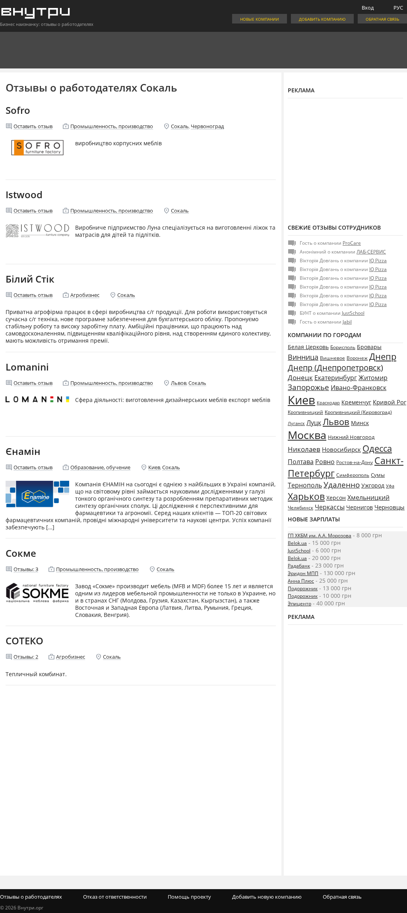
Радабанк (299, 565)
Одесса (377, 448)
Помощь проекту (189, 896)
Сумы (378, 474)
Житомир (373, 377)
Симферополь (352, 475)
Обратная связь (382, 19)
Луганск (296, 423)
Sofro (18, 110)
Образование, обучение (100, 467)
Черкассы (330, 507)
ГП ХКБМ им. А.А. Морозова (319, 535)
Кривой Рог (389, 402)
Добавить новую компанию (267, 896)
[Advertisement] (345, 160)
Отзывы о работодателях (31, 896)
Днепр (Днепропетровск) (335, 367)
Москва (307, 434)
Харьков (306, 496)
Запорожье (308, 387)
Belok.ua (297, 543)
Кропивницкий (305, 412)
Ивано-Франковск (358, 387)
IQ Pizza (378, 260)
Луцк (313, 422)
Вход (368, 7)
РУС (398, 7)
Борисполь (342, 347)
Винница (303, 357)
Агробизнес (84, 294)
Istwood (24, 194)
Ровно (325, 461)
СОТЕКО (24, 640)
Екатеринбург (335, 377)
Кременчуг (356, 402)
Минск (360, 423)
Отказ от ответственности (115, 896)
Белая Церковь (308, 347)
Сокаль (180, 126)
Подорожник (303, 588)
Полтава (301, 461)
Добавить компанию (322, 19)
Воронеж (357, 358)
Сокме (21, 553)
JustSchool (353, 313)
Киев (154, 467)
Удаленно (342, 485)
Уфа (390, 486)
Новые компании (259, 19)
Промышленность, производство (111, 126)
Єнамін (23, 451)
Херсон (336, 497)
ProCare (352, 243)
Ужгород (372, 485)
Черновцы (389, 507)
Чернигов (359, 507)
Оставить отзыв (33, 126)
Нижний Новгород (351, 437)
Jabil (347, 321)
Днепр (382, 356)
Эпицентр (299, 603)
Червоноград (207, 126)
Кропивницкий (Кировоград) (358, 412)
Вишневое (332, 358)
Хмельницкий (368, 497)
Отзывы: (26, 569)
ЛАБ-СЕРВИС (371, 251)
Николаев (304, 449)
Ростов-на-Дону (354, 462)
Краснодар (328, 403)
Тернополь (305, 485)
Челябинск (300, 507)
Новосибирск (341, 449)
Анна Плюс (301, 580)
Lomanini (27, 366)
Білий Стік (30, 278)
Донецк (300, 377)
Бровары (369, 347)
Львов (178, 382)
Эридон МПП (303, 573)
